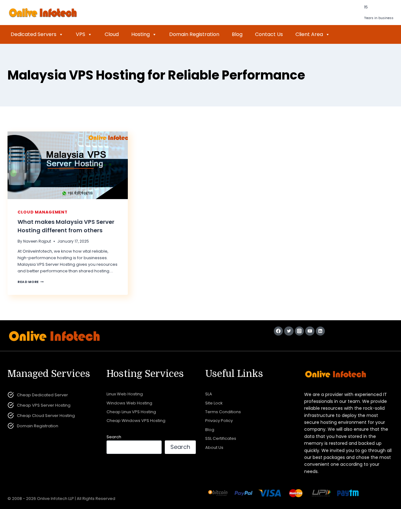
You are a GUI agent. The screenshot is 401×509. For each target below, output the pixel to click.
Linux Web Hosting (125, 394)
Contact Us (269, 34)
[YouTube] (309, 331)
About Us (214, 447)
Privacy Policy (219, 421)
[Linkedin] (320, 331)
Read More (31, 282)
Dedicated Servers (33, 34)
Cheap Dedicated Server (42, 395)
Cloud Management (42, 212)
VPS (80, 34)
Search (114, 437)
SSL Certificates (220, 438)
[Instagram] (299, 331)
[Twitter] (288, 331)
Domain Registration (194, 34)
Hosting (140, 34)
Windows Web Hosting (129, 403)
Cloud (112, 34)
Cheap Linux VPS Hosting (131, 412)
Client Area (309, 34)
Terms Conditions (223, 412)
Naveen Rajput (37, 241)
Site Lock (214, 403)
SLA (208, 394)
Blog (237, 34)
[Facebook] (278, 331)
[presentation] (68, 165)
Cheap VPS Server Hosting (43, 405)
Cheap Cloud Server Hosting (46, 416)
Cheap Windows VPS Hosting (136, 421)
